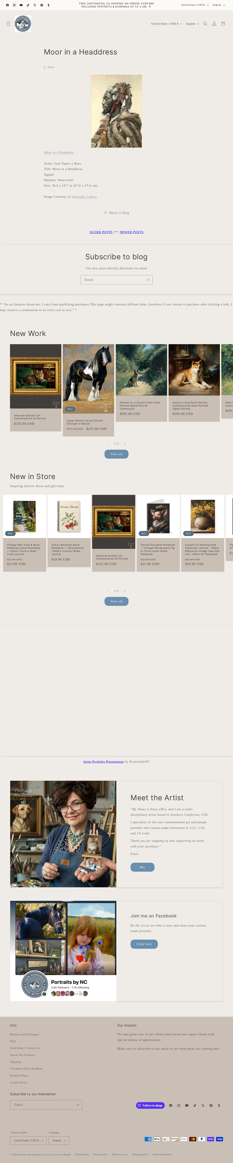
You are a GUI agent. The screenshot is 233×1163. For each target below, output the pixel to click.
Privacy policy (100, 1154)
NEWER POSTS (131, 232)
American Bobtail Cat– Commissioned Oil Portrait (30, 417)
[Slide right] (125, 444)
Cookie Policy (19, 1082)
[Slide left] (108, 444)
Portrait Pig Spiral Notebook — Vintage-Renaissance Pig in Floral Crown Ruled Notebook (158, 549)
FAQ (13, 1041)
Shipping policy (140, 1154)
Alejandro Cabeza (84, 196)
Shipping (15, 1061)
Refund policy (82, 1154)
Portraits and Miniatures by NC (34, 1154)
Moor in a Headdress (59, 152)
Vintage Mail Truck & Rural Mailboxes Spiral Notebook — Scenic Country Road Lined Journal (23, 549)
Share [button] (51, 67)
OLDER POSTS (102, 232)
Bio (142, 867)
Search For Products (22, 1054)
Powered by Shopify (61, 1154)
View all (116, 454)
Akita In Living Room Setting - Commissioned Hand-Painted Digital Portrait (191, 405)
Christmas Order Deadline (26, 1068)
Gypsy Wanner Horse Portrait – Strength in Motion (86, 422)
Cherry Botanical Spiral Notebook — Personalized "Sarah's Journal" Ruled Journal (68, 549)
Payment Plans (19, 1075)
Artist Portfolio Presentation (103, 761)
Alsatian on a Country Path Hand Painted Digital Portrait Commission (140, 405)
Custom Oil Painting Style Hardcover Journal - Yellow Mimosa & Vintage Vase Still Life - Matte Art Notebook (202, 549)
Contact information (162, 1154)
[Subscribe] (148, 280)
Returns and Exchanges (24, 1034)
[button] (8, 23)
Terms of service (120, 1154)
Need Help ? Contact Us (25, 1047)
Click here (144, 944)
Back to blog (119, 213)
